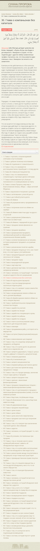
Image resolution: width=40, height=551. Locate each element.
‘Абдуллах (4, 48)
